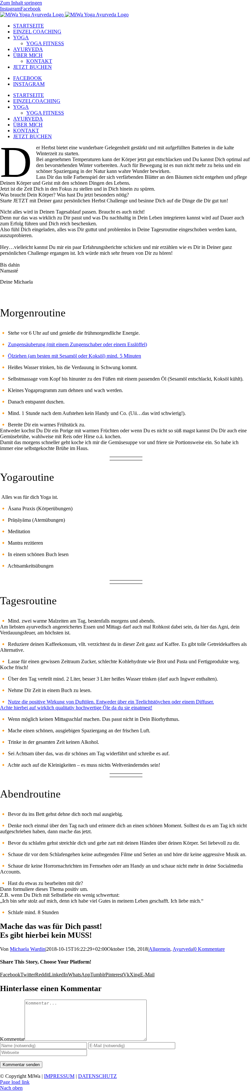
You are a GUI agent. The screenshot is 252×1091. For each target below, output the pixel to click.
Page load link (15, 1082)
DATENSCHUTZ (97, 1076)
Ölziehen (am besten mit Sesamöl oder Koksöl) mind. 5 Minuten (74, 356)
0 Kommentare (209, 949)
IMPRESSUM (59, 1076)
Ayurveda (183, 949)
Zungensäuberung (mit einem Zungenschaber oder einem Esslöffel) (77, 344)
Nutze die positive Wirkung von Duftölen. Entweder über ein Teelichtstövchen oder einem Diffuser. (111, 702)
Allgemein (159, 949)
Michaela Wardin (27, 949)
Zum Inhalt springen (21, 3)
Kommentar (12, 1039)
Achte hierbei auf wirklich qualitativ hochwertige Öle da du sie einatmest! (76, 707)
